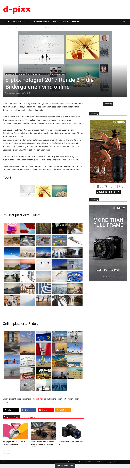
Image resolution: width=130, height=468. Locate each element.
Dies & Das (36, 74)
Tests (28, 21)
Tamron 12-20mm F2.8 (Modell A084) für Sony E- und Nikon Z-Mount (42, 444)
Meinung (17, 21)
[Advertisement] (81, 9)
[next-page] (8, 452)
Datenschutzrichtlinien (87, 462)
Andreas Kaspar (14, 93)
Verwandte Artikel (11, 417)
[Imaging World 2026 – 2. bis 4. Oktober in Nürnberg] (15, 431)
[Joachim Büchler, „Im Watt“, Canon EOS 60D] (27, 191)
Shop (64, 21)
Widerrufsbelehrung (104, 462)
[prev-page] (4, 452)
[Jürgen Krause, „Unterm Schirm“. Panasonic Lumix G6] (43, 191)
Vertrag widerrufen (65, 465)
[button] (124, 22)
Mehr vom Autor (28, 417)
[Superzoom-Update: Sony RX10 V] (71, 431)
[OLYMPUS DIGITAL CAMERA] (12, 228)
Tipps (55, 21)
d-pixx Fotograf (26, 28)
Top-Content (46, 74)
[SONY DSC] (59, 240)
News (7, 21)
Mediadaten (118, 462)
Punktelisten (37, 399)
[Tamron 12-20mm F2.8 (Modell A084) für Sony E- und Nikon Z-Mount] (43, 431)
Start (4, 28)
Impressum (72, 462)
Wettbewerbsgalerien (58, 74)
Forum (75, 21)
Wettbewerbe (40, 21)
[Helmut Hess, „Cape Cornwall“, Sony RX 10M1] (59, 191)
